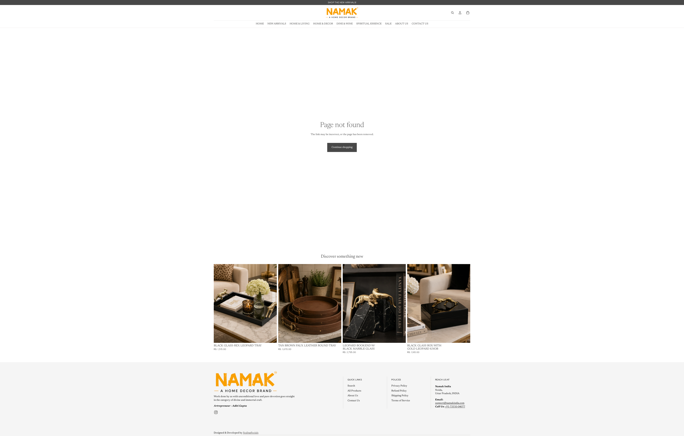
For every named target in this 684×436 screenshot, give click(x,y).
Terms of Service (400, 400)
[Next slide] (336, 303)
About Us (353, 395)
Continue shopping (342, 147)
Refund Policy (399, 390)
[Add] (271, 337)
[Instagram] (216, 412)
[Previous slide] (283, 303)
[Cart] (468, 13)
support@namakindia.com (449, 403)
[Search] (452, 13)
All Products (354, 390)
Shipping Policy (399, 395)
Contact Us (354, 400)
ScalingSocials (250, 433)
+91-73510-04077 (455, 406)
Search (351, 386)
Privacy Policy (399, 386)
